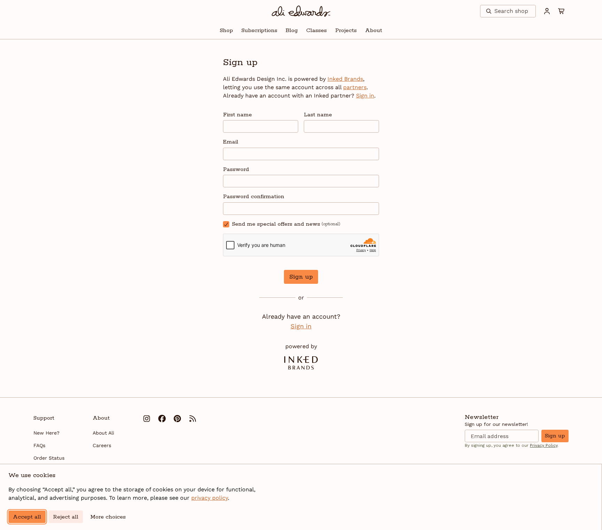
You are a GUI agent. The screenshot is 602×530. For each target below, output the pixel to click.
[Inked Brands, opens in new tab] (301, 362)
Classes (316, 30)
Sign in (365, 95)
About (373, 30)
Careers (102, 445)
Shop (226, 30)
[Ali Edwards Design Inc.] (301, 11)
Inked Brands (345, 79)
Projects (346, 30)
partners (354, 87)
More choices (108, 517)
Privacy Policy (543, 445)
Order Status (48, 458)
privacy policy (209, 497)
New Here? (46, 433)
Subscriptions (259, 30)
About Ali (103, 433)
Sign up (301, 277)
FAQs (39, 445)
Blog (292, 30)
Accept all (27, 517)
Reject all (65, 517)
